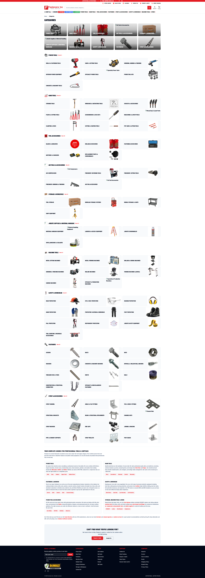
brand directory (68, 517)
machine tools (108, 504)
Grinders (57, 474)
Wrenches (120, 474)
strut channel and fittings (138, 504)
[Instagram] (48, 571)
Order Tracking (123, 554)
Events (142, 559)
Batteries (62, 510)
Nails (63, 492)
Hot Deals (100, 554)
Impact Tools (64, 474)
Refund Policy (144, 564)
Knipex (144, 468)
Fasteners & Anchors (52, 482)
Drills (48, 474)
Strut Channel (120, 509)
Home (45, 16)
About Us (143, 551)
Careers (143, 554)
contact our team (118, 517)
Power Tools (50, 463)
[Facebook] (45, 571)
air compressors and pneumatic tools (114, 506)
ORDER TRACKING (157, 3)
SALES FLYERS (118, 3)
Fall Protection (131, 492)
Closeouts (100, 559)
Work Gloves (108, 492)
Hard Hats (115, 492)
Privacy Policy (144, 567)
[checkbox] (45, 557)
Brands (99, 561)
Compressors (127, 509)
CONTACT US (135, 3)
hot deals (99, 517)
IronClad (137, 486)
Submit (70, 554)
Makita (65, 469)
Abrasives (68, 510)
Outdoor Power (72, 474)
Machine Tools (79, 559)
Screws (48, 492)
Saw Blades (49, 510)
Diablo (60, 504)
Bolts (53, 492)
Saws (52, 474)
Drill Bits (56, 510)
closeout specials (107, 517)
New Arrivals (101, 556)
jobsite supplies (129, 506)
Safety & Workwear (111, 482)
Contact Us (108, 538)
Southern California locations (65, 518)
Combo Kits (78, 569)
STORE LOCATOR (107, 3)
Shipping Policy (145, 561)
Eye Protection (123, 492)
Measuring (132, 474)
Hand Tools (108, 463)
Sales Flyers (122, 559)
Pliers (107, 474)
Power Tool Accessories (53, 500)
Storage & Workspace (81, 567)
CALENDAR (127, 3)
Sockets (126, 474)
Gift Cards (100, 564)
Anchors (58, 492)
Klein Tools (138, 468)
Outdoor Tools (79, 561)
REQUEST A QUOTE (145, 3)
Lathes (113, 509)
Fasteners (78, 556)
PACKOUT (108, 509)
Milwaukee (54, 469)
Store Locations (145, 556)
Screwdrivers (113, 474)
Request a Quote (97, 538)
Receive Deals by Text (125, 561)
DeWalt (59, 469)
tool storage (127, 502)
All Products (101, 551)
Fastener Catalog (70, 492)
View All (60, 55)
